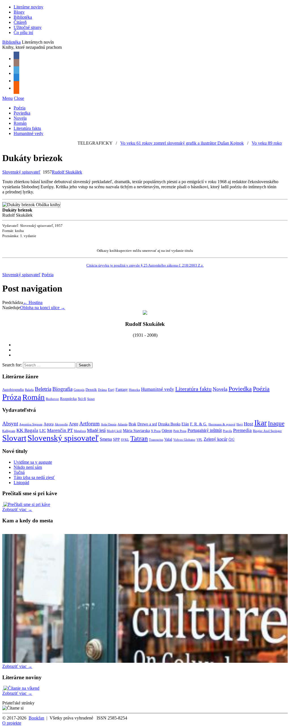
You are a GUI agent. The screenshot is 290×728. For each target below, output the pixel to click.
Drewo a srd (147, 424)
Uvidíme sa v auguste (33, 462)
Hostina (32, 302)
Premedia (242, 430)
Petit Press (179, 430)
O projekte (11, 723)
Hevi (239, 424)
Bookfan (36, 718)
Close (19, 98)
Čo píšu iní (23, 32)
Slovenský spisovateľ (21, 172)
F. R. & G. (198, 424)
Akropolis (61, 424)
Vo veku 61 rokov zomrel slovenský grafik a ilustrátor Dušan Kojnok (168, 143)
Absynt (10, 424)
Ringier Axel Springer (267, 430)
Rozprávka (68, 399)
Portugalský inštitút (204, 430)
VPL (199, 439)
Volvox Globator (184, 439)
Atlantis (122, 424)
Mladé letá (96, 430)
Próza (11, 397)
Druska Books (169, 424)
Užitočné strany (28, 27)
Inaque (276, 423)
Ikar (260, 423)
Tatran (139, 438)
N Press (156, 430)
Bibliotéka (23, 17)
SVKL (125, 439)
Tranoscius (156, 439)
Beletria (43, 389)
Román (20, 123)
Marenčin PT (60, 430)
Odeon (167, 431)
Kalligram (8, 430)
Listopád (21, 482)
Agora (49, 424)
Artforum (89, 424)
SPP (116, 439)
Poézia (19, 107)
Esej (111, 390)
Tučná (19, 472)
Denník (91, 390)
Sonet (91, 398)
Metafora (80, 430)
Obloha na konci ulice (42, 307)
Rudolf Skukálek (67, 172)
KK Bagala (27, 430)
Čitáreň (20, 22)
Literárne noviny (28, 7)
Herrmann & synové (221, 424)
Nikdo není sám (28, 467)
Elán (185, 424)
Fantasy (122, 389)
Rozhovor (52, 398)
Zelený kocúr (215, 439)
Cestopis (79, 389)
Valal (168, 439)
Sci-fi (82, 399)
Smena (106, 439)
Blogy (19, 12)
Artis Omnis (108, 424)
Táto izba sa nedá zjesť (34, 477)
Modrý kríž (114, 430)
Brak (132, 424)
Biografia (62, 389)
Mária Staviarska (136, 431)
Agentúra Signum (30, 424)
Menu (7, 98)
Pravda (227, 430)
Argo (73, 423)
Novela (20, 118)
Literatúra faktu (27, 128)
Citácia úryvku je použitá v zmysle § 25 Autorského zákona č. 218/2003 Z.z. (145, 265)
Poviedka (22, 113)
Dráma (102, 389)
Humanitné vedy (28, 133)
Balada (29, 389)
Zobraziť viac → (17, 509)
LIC (42, 431)
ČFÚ (231, 439)
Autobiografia (13, 390)
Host (248, 424)
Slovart (14, 437)
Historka (134, 389)
